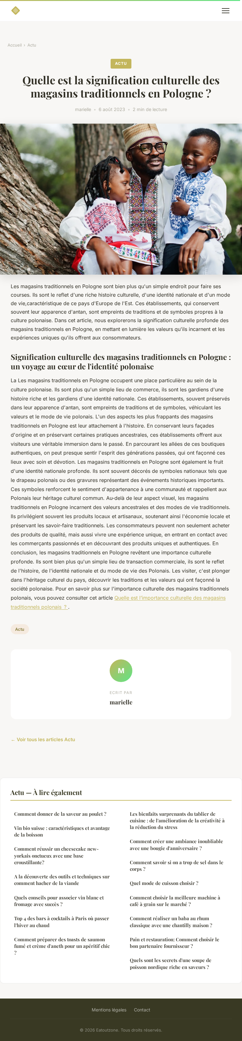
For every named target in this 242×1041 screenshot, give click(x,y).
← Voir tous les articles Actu (43, 739)
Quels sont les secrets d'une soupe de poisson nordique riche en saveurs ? (170, 963)
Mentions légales (109, 1009)
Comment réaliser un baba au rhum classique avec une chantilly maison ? (171, 921)
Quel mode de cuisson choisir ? (164, 883)
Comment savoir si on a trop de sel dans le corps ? (176, 865)
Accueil (15, 45)
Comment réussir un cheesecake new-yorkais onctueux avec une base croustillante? (56, 855)
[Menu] (225, 11)
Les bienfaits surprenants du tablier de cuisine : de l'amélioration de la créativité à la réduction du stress (177, 821)
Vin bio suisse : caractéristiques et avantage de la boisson (62, 831)
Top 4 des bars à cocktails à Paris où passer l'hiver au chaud (61, 921)
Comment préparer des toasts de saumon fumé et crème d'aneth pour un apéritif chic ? (62, 946)
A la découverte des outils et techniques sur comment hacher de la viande (62, 879)
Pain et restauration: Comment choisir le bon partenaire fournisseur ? (174, 942)
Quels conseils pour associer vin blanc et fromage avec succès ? (59, 900)
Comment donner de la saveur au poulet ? (60, 814)
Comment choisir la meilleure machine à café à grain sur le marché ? (175, 900)
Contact (142, 1009)
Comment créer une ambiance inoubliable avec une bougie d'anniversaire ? (176, 844)
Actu (31, 45)
